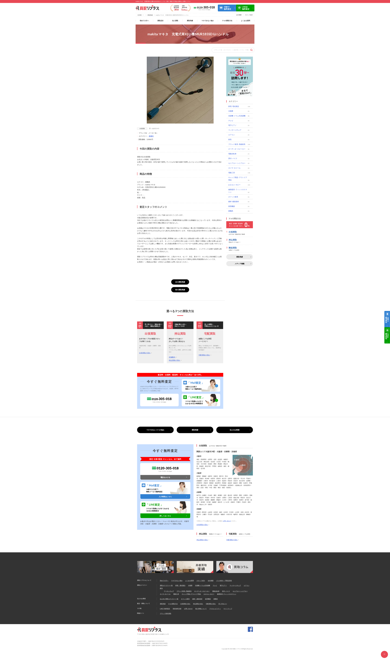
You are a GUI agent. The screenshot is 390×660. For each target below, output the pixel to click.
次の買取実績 (180, 282)
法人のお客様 (234, 430)
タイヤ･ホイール (234, 168)
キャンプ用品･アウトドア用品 (237, 178)
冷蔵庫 (230, 111)
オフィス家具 (233, 197)
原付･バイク (232, 158)
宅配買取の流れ (204, 355)
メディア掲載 (239, 264)
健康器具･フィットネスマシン (237, 190)
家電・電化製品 (180, 585)
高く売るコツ (222, 604)
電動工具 (231, 173)
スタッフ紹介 (249, 15)
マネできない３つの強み (155, 430)
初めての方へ (144, 20)
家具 (230, 139)
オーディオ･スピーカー (236, 149)
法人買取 (175, 20)
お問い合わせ (227, 521)
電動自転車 (232, 154)
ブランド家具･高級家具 (236, 144)
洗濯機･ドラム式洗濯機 (236, 116)
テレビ (230, 120)
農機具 (151, 136)
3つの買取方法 (227, 20)
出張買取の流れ (145, 353)
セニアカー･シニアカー (236, 163)
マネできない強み (208, 20)
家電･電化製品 (233, 106)
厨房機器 (231, 206)
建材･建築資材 (233, 201)
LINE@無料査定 (245, 8)
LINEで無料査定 (165, 608)
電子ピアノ (232, 125)
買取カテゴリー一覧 (166, 585)
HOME (140, 15)
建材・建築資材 (197, 599)
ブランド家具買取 (165, 613)
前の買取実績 (180, 290)
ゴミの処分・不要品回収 (224, 580)
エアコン (231, 135)
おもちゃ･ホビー (234, 185)
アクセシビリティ (215, 608)
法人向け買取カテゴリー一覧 (169, 599)
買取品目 (160, 20)
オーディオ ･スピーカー (202, 591)
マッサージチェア (234, 130)
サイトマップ (228, 608)
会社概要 (239, 15)
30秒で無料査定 (227, 8)
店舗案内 (172, 357)
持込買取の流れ (174, 360)
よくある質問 (245, 20)
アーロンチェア (169, 591)
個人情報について (201, 608)
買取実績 (150, 15)
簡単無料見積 (177, 608)
